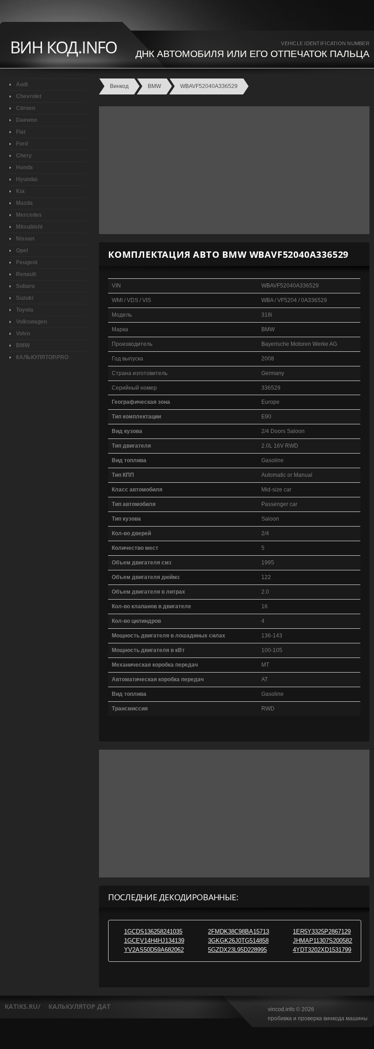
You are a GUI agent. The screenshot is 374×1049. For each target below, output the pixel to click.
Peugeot (26, 262)
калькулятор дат (79, 1006)
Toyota (24, 310)
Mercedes (29, 215)
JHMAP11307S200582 (322, 940)
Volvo (23, 333)
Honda (24, 167)
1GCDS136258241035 (153, 931)
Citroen (25, 108)
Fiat (21, 132)
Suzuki (24, 298)
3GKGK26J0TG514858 (238, 940)
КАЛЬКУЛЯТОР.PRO (42, 357)
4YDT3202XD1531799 (322, 949)
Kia (20, 191)
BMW (23, 345)
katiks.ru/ (23, 1006)
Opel (22, 250)
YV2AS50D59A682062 (154, 949)
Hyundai (26, 179)
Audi (22, 84)
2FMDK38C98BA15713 (238, 931)
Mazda (24, 203)
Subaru (25, 286)
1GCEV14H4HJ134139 (154, 940)
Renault (26, 274)
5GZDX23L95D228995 (237, 949)
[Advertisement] (232, 170)
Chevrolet (29, 96)
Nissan (25, 238)
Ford (22, 144)
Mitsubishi (29, 227)
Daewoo (26, 120)
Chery (24, 155)
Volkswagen (31, 321)
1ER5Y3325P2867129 (322, 931)
